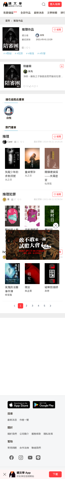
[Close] (56, 225)
